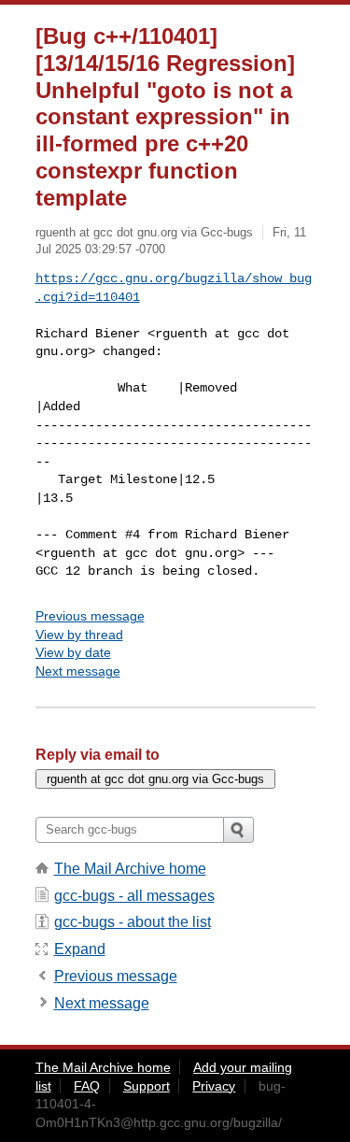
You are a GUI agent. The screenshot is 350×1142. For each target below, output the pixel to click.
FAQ (87, 1085)
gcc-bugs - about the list (132, 922)
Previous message (90, 615)
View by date (73, 652)
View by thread (79, 634)
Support (146, 1085)
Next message (77, 671)
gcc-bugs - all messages (134, 896)
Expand (79, 949)
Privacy (213, 1085)
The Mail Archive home (130, 869)
